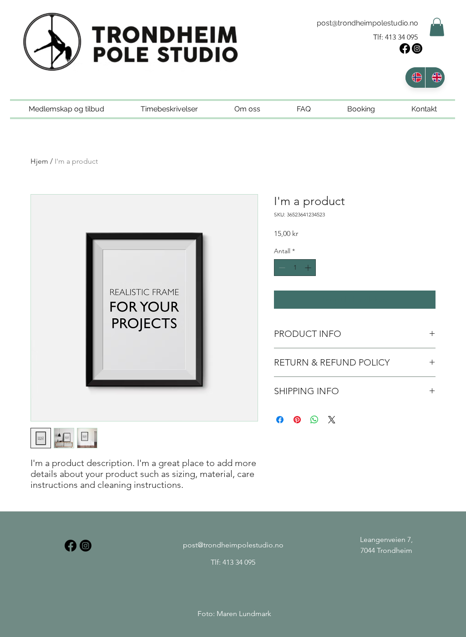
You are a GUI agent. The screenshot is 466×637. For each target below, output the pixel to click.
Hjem (39, 161)
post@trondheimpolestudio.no (367, 23)
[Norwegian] (415, 77)
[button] (437, 27)
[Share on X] (331, 419)
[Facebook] (405, 48)
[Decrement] (281, 268)
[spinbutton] (295, 268)
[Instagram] (417, 48)
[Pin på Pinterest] (297, 419)
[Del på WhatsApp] (314, 419)
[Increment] (308, 268)
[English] (435, 77)
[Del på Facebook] (279, 419)
